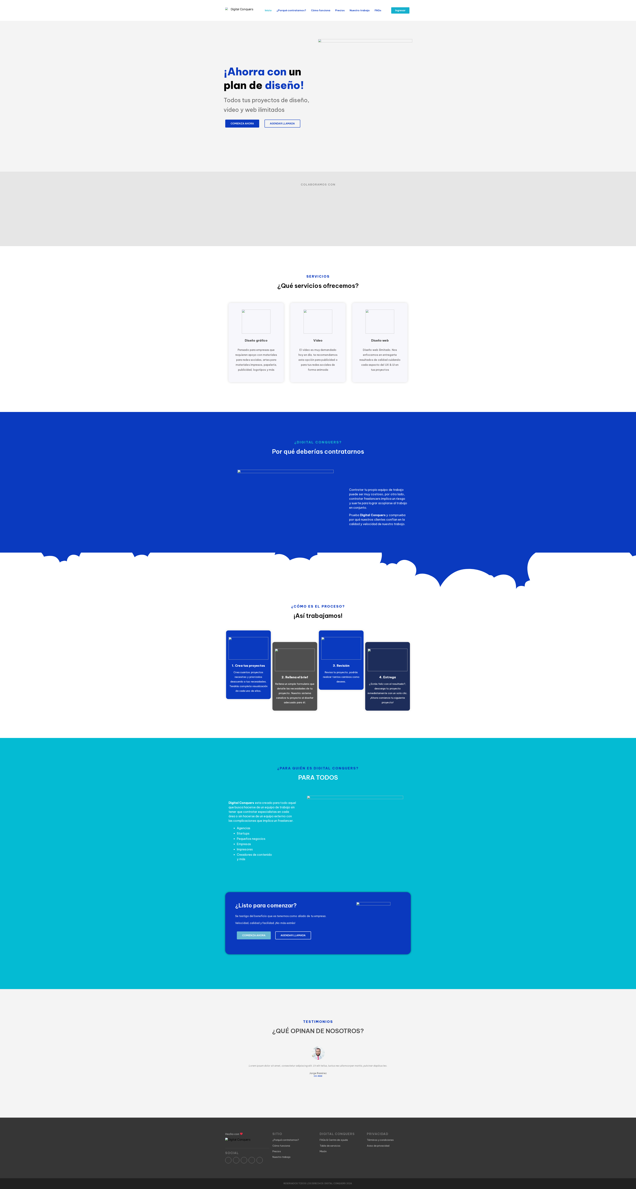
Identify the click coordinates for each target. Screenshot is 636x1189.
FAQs (378, 10)
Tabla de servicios (330, 1145)
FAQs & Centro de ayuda (334, 1139)
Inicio (268, 10)
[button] (400, 10)
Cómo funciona (320, 10)
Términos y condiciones (380, 1139)
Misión (323, 1151)
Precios (340, 10)
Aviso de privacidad (378, 1145)
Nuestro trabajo (360, 10)
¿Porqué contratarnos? (291, 10)
